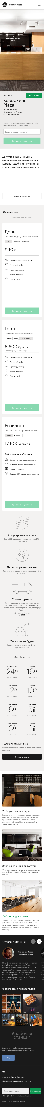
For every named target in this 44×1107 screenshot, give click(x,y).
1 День (8, 241)
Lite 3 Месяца (26, 338)
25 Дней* (25, 241)
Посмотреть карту (22, 196)
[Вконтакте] (8, 1058)
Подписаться (35, 1091)
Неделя (8, 338)
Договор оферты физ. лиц (13, 1077)
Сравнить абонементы (22, 217)
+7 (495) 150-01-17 (8, 1096)
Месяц (16, 338)
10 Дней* (16, 241)
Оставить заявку (22, 756)
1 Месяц (9, 435)
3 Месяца (17, 435)
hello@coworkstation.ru (24, 1096)
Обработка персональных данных (16, 1080)
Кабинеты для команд (15, 916)
